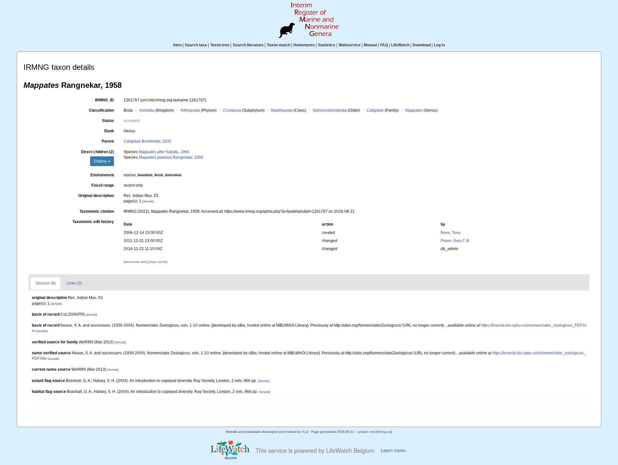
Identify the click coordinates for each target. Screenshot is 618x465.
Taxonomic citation (97, 211)
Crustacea (232, 110)
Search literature (248, 45)
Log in (439, 45)
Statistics (326, 45)
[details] (148, 201)
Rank (109, 131)
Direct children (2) (97, 152)
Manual (370, 45)
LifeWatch (400, 45)
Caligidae (375, 110)
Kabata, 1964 (164, 152)
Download (422, 45)
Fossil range (102, 185)
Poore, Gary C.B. (455, 240)
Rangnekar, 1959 (171, 157)
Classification (101, 110)
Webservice (349, 45)
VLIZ (304, 431)
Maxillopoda (282, 110)
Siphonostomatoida (330, 110)
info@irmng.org (381, 431)
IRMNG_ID (104, 100)
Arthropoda (190, 110)
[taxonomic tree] (136, 262)
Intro (177, 45)
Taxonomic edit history (93, 221)
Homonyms (304, 45)
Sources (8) (45, 283)
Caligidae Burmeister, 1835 (147, 141)
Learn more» (394, 450)
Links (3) (74, 283)
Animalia (146, 110)
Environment (102, 175)
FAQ (384, 45)
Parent (108, 141)
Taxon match (278, 45)
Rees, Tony (450, 232)
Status (108, 120)
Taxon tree (219, 45)
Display (101, 161)
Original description (96, 195)
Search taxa (196, 45)
